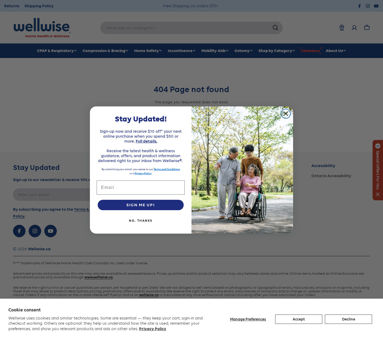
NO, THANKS (140, 220)
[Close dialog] (286, 113)
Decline (348, 319)
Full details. (146, 141)
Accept (299, 319)
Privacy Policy (152, 328)
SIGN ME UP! (140, 204)
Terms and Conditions (167, 169)
